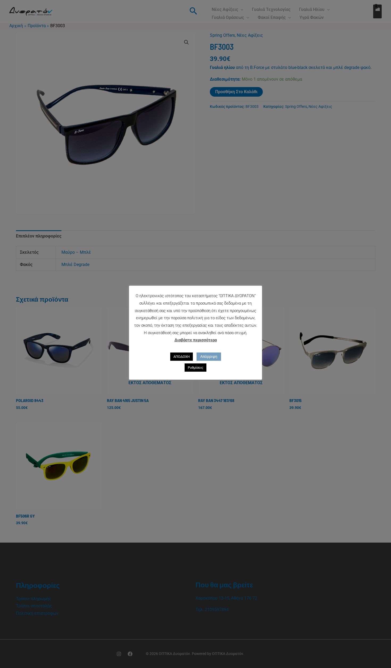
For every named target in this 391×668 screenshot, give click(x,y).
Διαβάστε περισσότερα (195, 340)
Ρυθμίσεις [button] (195, 368)
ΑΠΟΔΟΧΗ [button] (181, 357)
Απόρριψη (208, 356)
